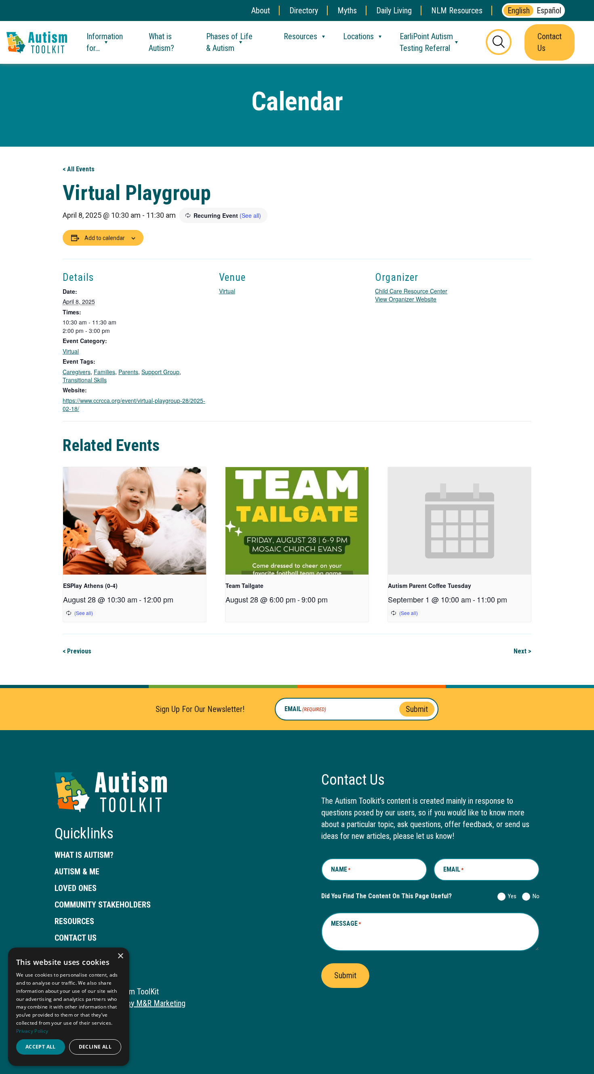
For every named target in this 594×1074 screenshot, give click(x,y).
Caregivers (77, 372)
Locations (358, 36)
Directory (303, 10)
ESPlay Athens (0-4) (90, 585)
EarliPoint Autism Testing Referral (426, 42)
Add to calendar (104, 238)
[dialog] (68, 1007)
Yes (510, 896)
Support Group (160, 372)
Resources (300, 36)
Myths (347, 10)
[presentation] (134, 520)
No (534, 896)
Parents (128, 372)
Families (104, 372)
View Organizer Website (405, 299)
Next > (522, 651)
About (260, 10)
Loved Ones (76, 888)
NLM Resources (456, 10)
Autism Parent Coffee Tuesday (429, 585)
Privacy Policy (32, 1031)
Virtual (71, 351)
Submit (417, 709)
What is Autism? (161, 42)
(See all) (250, 215)
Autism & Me (77, 871)
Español (549, 10)
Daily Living (394, 10)
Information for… (104, 42)
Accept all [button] (40, 1046)
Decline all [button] (95, 1046)
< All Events (79, 169)
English (519, 10)
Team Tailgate (244, 585)
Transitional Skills (85, 380)
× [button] (120, 956)
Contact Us (549, 42)
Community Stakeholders (103, 905)
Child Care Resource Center (411, 291)
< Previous (77, 651)
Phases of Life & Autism (229, 42)
